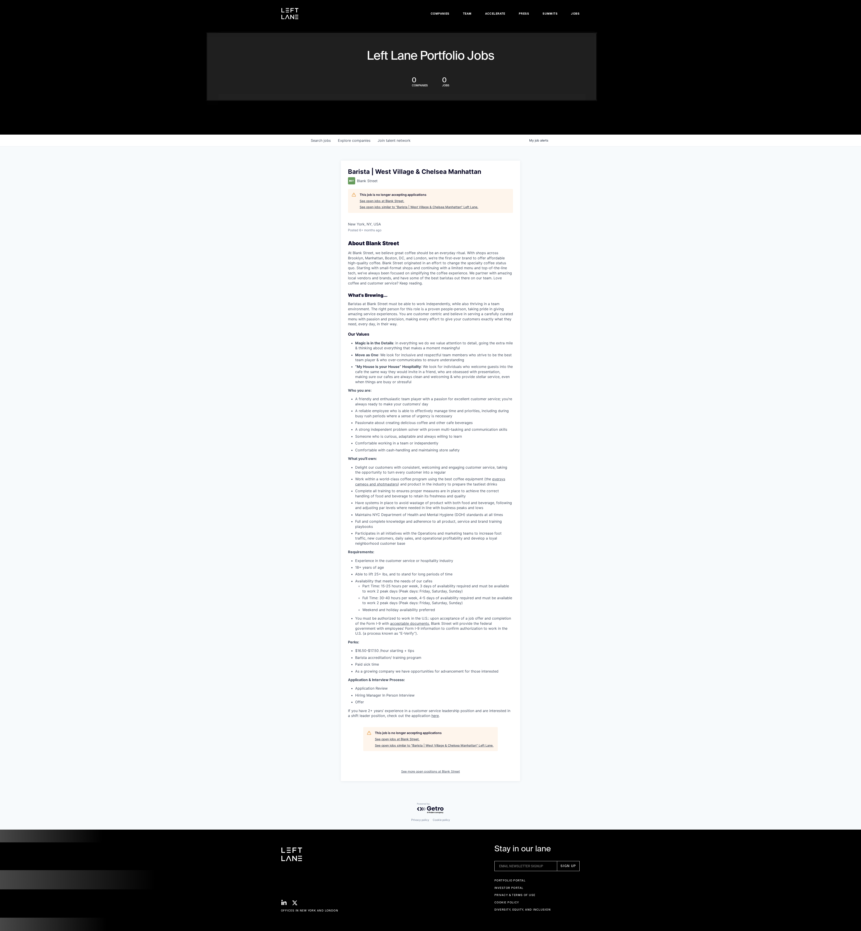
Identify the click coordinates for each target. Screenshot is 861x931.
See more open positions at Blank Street (430, 771)
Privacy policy (420, 820)
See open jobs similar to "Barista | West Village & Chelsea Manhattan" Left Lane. (419, 207)
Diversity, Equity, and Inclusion (522, 909)
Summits (550, 13)
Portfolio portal (510, 880)
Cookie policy (441, 820)
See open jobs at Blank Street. (382, 201)
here (435, 715)
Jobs (575, 13)
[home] (289, 13)
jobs (321, 140)
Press (524, 13)
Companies (440, 13)
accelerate (495, 13)
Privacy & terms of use (514, 895)
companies (354, 140)
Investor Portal (509, 887)
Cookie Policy (506, 902)
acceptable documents (409, 623)
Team (467, 13)
